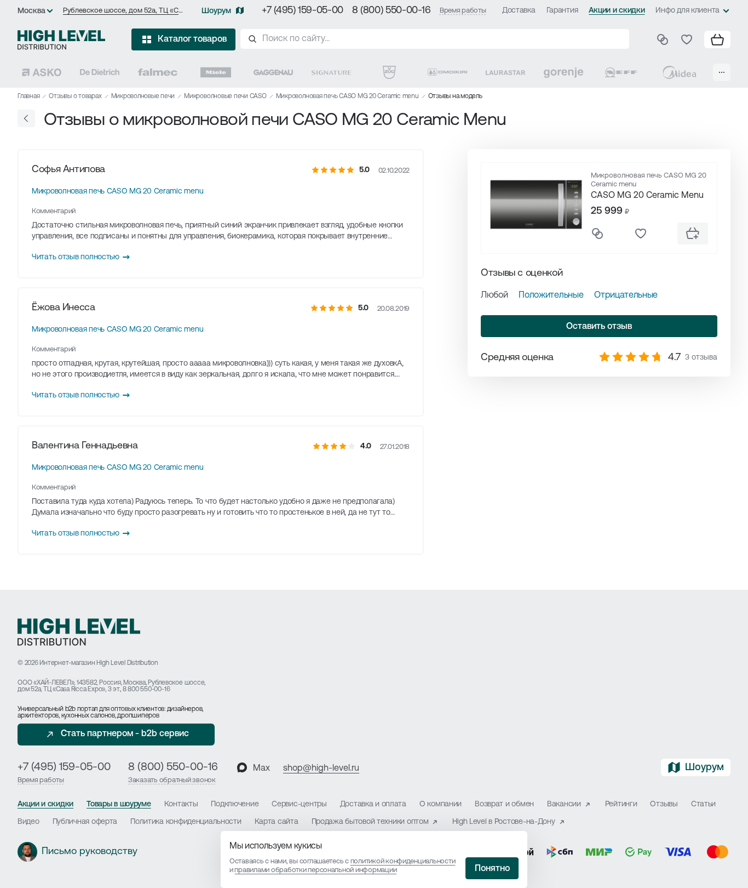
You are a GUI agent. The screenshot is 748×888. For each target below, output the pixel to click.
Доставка (519, 11)
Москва (31, 11)
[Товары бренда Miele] (216, 72)
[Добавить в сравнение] (597, 233)
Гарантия (562, 11)
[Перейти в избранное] (686, 39)
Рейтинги (621, 804)
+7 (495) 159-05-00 (302, 11)
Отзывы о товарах (75, 96)
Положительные (551, 295)
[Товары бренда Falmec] (158, 72)
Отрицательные (626, 295)
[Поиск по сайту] (435, 39)
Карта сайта (276, 822)
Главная (28, 96)
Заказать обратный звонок (172, 780)
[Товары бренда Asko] (42, 72)
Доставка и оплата (373, 804)
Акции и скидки (617, 11)
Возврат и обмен (504, 804)
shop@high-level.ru (321, 768)
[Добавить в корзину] (692, 233)
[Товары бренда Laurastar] (505, 72)
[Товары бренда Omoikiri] (447, 72)
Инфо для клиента (687, 11)
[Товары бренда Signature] (331, 72)
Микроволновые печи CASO (225, 96)
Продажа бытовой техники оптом (370, 822)
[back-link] (26, 118)
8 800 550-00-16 (146, 689)
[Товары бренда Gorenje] (563, 72)
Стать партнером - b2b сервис (125, 734)
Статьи (703, 804)
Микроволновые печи (143, 96)
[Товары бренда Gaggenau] (273, 72)
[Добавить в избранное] (640, 233)
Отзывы (663, 804)
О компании (440, 804)
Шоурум (216, 11)
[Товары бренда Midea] (679, 72)
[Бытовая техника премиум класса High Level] (61, 39)
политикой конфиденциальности (403, 861)
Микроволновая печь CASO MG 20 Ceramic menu (347, 96)
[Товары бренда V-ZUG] (389, 72)
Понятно (492, 868)
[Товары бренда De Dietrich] (100, 72)
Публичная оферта (85, 822)
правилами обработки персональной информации (315, 870)
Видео (28, 822)
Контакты (181, 804)
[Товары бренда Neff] (621, 72)
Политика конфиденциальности (185, 822)
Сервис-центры (299, 804)
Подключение (234, 804)
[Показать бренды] (721, 72)
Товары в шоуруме (119, 804)
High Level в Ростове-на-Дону (503, 822)
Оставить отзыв (599, 326)
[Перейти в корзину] (717, 39)
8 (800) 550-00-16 (391, 11)
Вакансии (564, 804)
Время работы (463, 10)
